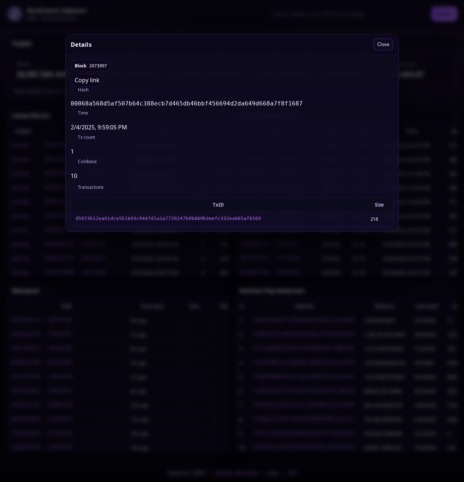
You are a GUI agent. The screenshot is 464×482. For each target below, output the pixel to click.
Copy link (87, 80)
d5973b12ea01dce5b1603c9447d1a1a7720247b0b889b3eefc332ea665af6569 (168, 218)
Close (383, 44)
